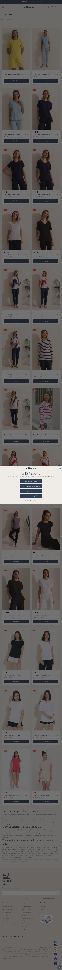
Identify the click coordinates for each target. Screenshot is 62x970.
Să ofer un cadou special (31, 496)
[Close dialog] (60, 467)
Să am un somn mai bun (31, 481)
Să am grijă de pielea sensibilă (31, 491)
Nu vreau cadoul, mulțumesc (31, 500)
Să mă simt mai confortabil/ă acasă (31, 486)
